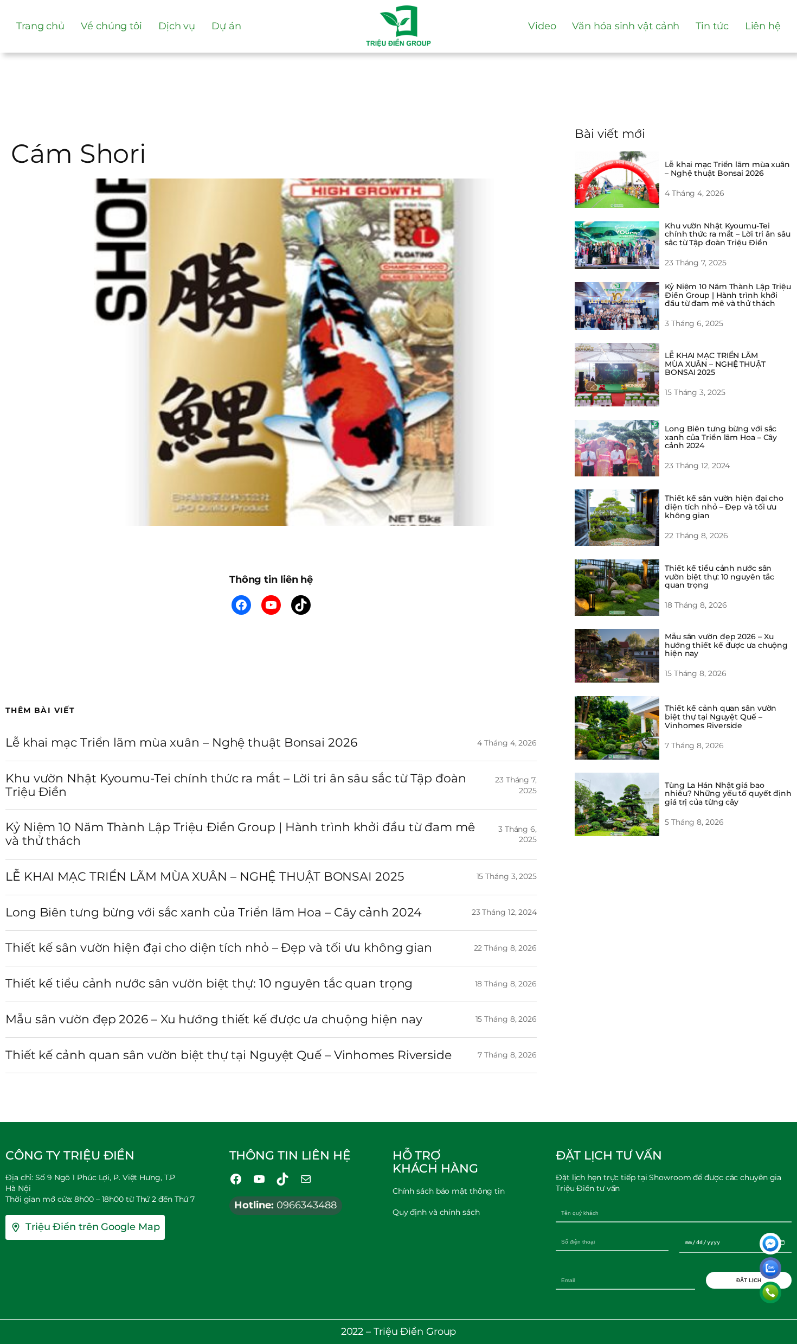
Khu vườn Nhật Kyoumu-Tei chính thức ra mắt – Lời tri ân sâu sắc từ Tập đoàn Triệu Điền (235, 785)
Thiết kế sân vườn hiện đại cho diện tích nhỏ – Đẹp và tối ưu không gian (218, 948)
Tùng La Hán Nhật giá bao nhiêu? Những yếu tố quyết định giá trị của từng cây (728, 793)
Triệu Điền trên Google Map (92, 1227)
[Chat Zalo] (770, 1268)
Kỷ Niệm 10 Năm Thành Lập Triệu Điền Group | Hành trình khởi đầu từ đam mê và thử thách (240, 834)
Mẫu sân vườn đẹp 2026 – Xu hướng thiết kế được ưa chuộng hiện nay (213, 1020)
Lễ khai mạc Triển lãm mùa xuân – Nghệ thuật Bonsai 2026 (181, 743)
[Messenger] (770, 1243)
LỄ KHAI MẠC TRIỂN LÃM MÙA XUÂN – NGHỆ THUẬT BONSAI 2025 (204, 877)
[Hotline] (770, 1292)
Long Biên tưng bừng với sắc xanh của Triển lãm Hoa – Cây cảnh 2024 (213, 913)
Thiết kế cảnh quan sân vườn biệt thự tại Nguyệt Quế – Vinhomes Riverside (228, 1055)
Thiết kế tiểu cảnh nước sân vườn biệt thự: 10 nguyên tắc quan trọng (209, 984)
